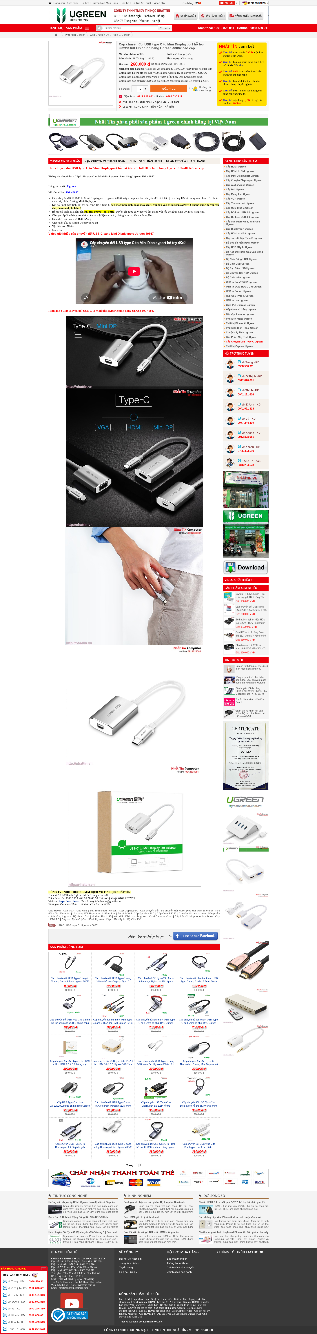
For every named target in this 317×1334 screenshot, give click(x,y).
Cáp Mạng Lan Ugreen (238, 194)
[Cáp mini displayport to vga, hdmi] (246, 890)
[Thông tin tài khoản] (158, 1178)
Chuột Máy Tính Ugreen (239, 332)
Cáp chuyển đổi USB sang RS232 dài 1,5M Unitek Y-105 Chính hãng (251, 593)
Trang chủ (59, 2)
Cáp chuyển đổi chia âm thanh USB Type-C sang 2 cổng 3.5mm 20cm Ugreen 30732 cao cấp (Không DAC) (199, 981)
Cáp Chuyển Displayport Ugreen (244, 180)
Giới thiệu (73, 2)
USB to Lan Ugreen (237, 300)
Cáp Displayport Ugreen (239, 229)
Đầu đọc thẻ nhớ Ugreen (240, 314)
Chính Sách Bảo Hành (146, 161)
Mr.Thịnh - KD (26, 1295)
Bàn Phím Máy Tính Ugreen (241, 337)
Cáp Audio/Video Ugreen (240, 185)
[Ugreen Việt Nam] (246, 810)
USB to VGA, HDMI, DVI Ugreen (244, 286)
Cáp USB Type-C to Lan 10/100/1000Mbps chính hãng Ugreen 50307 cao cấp (70, 1105)
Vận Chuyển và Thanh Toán (105, 161)
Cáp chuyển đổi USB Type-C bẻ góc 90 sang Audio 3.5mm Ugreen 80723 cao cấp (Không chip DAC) (70, 981)
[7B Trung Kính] (246, 507)
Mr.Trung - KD (26, 1281)
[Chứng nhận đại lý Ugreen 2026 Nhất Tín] (246, 789)
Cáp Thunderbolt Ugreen (240, 203)
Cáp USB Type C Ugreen (239, 208)
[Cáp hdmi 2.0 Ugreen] (246, 986)
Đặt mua (168, 89)
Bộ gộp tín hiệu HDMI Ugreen (242, 242)
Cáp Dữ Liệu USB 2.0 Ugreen (242, 212)
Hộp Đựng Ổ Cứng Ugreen (241, 309)
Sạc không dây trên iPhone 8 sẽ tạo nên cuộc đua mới (230, 1217)
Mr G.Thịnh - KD (26, 1288)
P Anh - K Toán (26, 1328)
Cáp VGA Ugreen (235, 198)
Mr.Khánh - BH (26, 1322)
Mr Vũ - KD (26, 1308)
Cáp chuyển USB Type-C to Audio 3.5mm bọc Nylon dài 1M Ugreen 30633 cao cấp (156, 981)
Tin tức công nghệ (70, 1195)
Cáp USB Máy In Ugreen (239, 247)
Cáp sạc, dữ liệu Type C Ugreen (244, 238)
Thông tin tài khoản (178, 1263)
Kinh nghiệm (139, 1195)
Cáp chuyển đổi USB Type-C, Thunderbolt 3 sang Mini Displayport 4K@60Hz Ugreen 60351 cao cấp (199, 1064)
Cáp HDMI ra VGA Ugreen (240, 233)
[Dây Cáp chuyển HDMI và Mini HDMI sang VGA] (246, 938)
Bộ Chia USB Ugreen (237, 263)
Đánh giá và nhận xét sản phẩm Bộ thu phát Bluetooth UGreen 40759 (250, 713)
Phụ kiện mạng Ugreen (239, 318)
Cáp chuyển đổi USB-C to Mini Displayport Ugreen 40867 (87, 198)
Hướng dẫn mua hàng (205, 89)
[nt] (246, 557)
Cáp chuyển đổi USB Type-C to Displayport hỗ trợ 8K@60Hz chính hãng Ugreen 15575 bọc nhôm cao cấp (198, 1105)
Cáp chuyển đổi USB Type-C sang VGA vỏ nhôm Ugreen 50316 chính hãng (112, 1105)
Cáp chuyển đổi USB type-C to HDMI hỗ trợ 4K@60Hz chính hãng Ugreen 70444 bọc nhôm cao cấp (156, 1147)
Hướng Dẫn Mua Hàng (105, 2)
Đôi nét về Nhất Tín (130, 1258)
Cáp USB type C (84, 176)
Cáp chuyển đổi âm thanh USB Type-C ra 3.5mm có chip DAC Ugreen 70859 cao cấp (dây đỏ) (156, 1023)
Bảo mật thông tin (177, 1258)
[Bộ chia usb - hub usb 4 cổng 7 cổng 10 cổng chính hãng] (246, 843)
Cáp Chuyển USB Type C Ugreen (244, 341)
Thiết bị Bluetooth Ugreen (240, 323)
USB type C (103, 204)
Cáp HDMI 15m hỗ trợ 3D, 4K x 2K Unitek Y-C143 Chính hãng (251, 645)
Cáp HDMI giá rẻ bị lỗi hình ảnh (141, 1217)
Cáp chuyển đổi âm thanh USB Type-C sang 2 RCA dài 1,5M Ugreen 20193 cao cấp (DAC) (113, 1023)
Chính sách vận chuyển (180, 1267)
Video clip (159, 2)
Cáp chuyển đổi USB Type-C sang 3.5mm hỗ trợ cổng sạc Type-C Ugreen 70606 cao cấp (113, 981)
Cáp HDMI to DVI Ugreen (240, 171)
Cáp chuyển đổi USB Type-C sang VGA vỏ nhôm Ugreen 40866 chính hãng (155, 1064)
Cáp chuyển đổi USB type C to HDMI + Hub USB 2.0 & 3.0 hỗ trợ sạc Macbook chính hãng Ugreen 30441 (70, 1064)
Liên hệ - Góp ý (128, 1271)
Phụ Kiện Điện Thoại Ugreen (242, 328)
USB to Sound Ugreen (238, 291)
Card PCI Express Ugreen (240, 305)
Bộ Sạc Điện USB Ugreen (240, 268)
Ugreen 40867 (89, 925)
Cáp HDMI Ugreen (236, 166)
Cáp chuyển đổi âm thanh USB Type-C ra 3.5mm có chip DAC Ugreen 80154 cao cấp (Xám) (198, 1023)
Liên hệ (125, 2)
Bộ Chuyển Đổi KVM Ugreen (242, 273)
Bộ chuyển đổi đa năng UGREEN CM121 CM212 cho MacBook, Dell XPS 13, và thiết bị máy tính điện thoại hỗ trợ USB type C (251, 694)
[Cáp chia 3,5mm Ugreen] (246, 1054)
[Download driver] (246, 573)
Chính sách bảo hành (179, 1271)
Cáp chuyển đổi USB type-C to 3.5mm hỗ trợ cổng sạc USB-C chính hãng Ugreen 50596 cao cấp (70, 1023)
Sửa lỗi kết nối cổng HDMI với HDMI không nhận (151, 1232)
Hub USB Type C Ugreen (240, 295)
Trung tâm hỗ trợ (129, 1263)
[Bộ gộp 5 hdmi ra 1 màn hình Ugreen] (246, 1022)
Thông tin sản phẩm (65, 161)
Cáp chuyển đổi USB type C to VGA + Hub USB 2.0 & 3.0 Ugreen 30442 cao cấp (113, 1064)
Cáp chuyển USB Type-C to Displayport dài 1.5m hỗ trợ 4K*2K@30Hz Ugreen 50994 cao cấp (156, 1105)
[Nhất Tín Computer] (158, 15)
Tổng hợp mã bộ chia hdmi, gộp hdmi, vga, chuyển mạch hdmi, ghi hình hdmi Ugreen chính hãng (251, 681)
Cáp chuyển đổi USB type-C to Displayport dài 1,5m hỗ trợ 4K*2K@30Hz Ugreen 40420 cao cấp (198, 1147)
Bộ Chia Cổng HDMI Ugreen (241, 259)
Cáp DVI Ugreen (235, 189)
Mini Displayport (83, 222)
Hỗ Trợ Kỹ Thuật (141, 2)
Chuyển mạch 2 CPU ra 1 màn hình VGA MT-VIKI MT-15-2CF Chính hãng (250, 632)
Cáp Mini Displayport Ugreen (242, 175)
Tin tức (85, 2)
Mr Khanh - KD (26, 1315)
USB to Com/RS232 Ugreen (241, 282)
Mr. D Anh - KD (26, 1301)
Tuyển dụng (126, 1267)
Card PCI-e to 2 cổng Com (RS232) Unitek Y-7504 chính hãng (251, 619)
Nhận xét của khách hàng (185, 161)
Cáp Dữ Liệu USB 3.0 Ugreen (242, 217)
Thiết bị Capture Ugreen (239, 346)
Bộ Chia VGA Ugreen (238, 277)
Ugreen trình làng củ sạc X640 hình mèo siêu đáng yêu (252, 667)
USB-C (61, 925)
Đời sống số (214, 1195)
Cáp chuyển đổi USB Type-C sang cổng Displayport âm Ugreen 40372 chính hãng (113, 1147)
